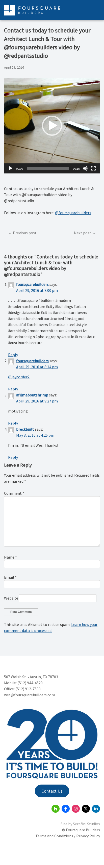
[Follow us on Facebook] (66, 809)
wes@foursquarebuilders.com (29, 694)
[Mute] (85, 168)
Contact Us (52, 791)
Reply (13, 354)
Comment (14, 493)
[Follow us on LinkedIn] (96, 809)
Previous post (25, 232)
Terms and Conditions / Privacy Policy (67, 835)
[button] (52, 126)
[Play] (10, 168)
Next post (82, 232)
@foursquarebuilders (73, 212)
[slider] (48, 168)
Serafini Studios (86, 823)
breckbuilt (25, 429)
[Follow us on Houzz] (55, 809)
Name (10, 557)
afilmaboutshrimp (32, 394)
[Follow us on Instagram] (76, 809)
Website (11, 598)
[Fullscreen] (93, 168)
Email (10, 577)
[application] (52, 125)
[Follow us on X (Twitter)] (86, 809)
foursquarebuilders (32, 284)
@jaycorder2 (19, 376)
